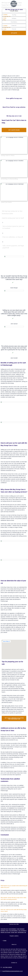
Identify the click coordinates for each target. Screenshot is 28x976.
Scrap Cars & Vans (7, 155)
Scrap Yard (14, 932)
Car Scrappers (22, 930)
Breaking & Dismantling (9, 179)
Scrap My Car (4, 929)
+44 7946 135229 (7, 967)
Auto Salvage (20, 929)
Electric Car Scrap (5, 932)
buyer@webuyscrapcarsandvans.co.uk (12, 971)
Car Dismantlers (13, 930)
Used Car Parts (6, 202)
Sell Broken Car (22, 932)
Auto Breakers (12, 929)
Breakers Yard (4, 930)
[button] (14, 886)
